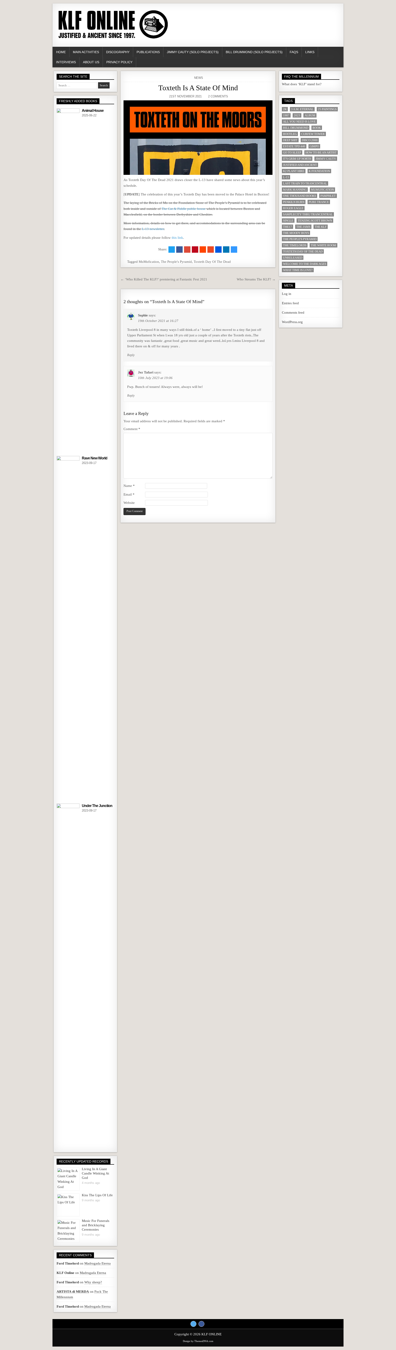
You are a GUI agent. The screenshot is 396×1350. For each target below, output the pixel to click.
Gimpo (314, 146)
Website (129, 503)
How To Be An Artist (321, 152)
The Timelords (294, 245)
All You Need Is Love (299, 121)
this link (177, 237)
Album (310, 115)
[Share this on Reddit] (203, 249)
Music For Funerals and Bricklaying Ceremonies (95, 1225)
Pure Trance (319, 202)
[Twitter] (193, 1324)
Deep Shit (290, 140)
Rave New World (94, 458)
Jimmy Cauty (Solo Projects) (193, 52)
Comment (132, 429)
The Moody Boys (296, 233)
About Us (91, 62)
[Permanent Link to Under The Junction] (68, 975)
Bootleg (290, 134)
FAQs (294, 52)
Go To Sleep (292, 152)
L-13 (286, 177)
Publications (148, 52)
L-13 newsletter (153, 229)
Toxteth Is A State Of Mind (198, 88)
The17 (287, 226)
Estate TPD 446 (294, 146)
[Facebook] (201, 1324)
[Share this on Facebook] (179, 249)
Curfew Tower (313, 134)
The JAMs (303, 226)
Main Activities (86, 52)
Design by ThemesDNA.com (198, 1341)
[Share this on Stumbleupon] (210, 249)
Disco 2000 (310, 140)
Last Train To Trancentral (305, 183)
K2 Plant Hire (293, 171)
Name (129, 486)
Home (61, 52)
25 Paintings (327, 109)
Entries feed (290, 303)
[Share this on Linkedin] (226, 249)
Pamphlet (328, 196)
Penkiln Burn (293, 202)
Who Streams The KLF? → (256, 279)
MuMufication (149, 261)
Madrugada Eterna (97, 1263)
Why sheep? (93, 1282)
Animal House (93, 110)
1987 (286, 115)
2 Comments (218, 96)
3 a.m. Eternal (302, 109)
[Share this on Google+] (187, 249)
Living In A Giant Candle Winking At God (95, 1173)
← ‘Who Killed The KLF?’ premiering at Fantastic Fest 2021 (164, 279)
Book (317, 127)
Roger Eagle (293, 208)
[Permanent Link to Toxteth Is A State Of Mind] (198, 137)
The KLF (321, 226)
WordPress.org (292, 322)
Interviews (66, 62)
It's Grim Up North (297, 158)
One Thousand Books (299, 196)
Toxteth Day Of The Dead (212, 261)
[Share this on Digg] (218, 249)
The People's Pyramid (176, 261)
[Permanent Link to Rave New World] (68, 628)
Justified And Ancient (300, 165)
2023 (297, 115)
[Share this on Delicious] (234, 249)
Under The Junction (97, 806)
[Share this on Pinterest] (195, 249)
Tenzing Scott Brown (315, 220)
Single (288, 220)
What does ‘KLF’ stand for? (302, 84)
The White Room (323, 245)
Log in (286, 294)
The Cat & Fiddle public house (184, 209)
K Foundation (319, 171)
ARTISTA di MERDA (73, 1291)
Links (309, 52)
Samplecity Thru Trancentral (308, 214)
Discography (117, 52)
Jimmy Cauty (326, 158)
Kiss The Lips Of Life (97, 1195)
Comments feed (293, 312)
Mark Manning (295, 189)
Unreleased (292, 257)
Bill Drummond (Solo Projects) (254, 52)
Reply (131, 355)
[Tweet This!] (171, 249)
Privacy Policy (119, 62)
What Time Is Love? (298, 270)
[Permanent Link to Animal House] (68, 280)
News (198, 78)
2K (285, 109)
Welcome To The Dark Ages (304, 264)
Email (129, 494)
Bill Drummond (295, 127)
